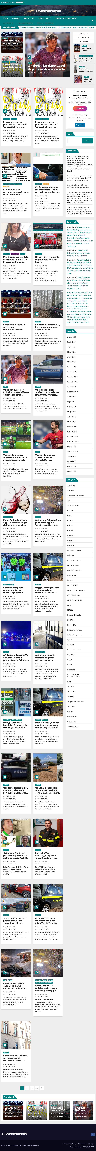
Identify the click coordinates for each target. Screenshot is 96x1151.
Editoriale (84, 41)
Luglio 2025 (71, 402)
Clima (5, 980)
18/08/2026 (8, 861)
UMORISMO (71, 721)
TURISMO (70, 706)
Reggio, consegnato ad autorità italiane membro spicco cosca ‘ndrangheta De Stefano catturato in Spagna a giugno (47, 593)
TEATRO (70, 687)
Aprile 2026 (71, 357)
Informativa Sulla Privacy (66, 18)
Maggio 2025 (71, 412)
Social (69, 660)
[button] (89, 20)
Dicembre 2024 (72, 436)
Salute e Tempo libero (74, 635)
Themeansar (35, 1145)
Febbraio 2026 (72, 367)
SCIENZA (70, 645)
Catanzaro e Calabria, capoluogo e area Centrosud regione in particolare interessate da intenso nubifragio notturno (14, 989)
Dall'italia (6, 719)
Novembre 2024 (72, 441)
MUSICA (45, 980)
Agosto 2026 (71, 337)
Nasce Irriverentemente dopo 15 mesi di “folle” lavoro (47, 259)
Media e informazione (9, 184)
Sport (86, 76)
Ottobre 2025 (71, 387)
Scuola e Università (74, 650)
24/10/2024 (8, 265)
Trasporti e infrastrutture (75, 702)
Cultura (69, 525)
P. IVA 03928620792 (25, 23)
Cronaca (82, 66)
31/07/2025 (8, 198)
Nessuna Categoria (74, 615)
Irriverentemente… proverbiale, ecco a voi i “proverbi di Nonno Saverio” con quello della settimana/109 (15, 127)
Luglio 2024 (71, 461)
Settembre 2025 (72, 392)
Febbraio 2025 (72, 426)
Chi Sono (16, 18)
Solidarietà (71, 670)
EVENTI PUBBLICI (8, 517)
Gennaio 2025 (72, 431)
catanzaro (6, 62)
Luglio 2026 (71, 342)
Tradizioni (13, 62)
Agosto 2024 (71, 456)
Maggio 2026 (71, 352)
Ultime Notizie (72, 716)
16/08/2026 (40, 130)
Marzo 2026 (71, 362)
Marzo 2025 (71, 421)
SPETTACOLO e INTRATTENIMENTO (44, 982)
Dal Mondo (71, 535)
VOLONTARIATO (73, 726)
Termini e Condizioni (45, 23)
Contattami (29, 18)
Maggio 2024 (71, 471)
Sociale (70, 665)
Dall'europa (71, 540)
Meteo (10, 980)
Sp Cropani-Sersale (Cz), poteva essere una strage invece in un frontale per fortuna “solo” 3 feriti (15, 923)
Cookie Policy (44, 18)
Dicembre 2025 (72, 377)
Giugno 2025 (71, 407)
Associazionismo (40, 652)
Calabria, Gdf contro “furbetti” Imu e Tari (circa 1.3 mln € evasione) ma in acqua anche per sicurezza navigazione (47, 923)
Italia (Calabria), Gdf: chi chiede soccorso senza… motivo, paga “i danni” (47, 725)
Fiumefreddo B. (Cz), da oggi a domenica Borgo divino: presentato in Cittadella (15, 524)
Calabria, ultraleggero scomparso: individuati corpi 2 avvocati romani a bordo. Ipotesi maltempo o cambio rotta (47, 793)
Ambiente (70, 490)
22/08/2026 (40, 333)
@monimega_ (81, 108)
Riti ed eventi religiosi (74, 630)
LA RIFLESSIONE (73, 595)
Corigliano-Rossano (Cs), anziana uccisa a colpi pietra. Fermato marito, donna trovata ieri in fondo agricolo (15, 793)
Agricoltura (71, 485)
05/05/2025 (40, 195)
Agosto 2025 (71, 397)
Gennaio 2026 (72, 372)
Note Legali (8, 23)
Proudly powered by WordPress (10, 1145)
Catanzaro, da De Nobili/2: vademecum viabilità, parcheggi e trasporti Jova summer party (46, 990)
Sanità (69, 640)
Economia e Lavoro (16, 719)
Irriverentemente (48, 11)
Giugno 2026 (71, 347)
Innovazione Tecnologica (75, 590)
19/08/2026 (40, 731)
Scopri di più (80, 125)
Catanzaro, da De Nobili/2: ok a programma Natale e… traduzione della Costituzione (79, 253)
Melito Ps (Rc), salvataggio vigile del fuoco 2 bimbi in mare (46, 855)
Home (5, 18)
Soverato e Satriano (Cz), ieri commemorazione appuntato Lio (47, 327)
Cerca (69, 134)
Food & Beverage (73, 565)
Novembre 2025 (72, 382)
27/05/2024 (40, 265)
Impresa (70, 580)
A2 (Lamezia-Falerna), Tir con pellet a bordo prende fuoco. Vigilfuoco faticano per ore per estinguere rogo (15, 660)
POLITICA (5, 38)
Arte (68, 500)
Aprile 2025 (71, 416)
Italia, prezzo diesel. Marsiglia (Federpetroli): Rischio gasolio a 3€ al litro (15, 726)
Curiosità (70, 530)
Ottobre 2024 (71, 446)
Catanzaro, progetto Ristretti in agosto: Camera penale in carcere (45, 659)
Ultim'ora (85, 34)
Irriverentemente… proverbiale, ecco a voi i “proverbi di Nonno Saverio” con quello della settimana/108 (47, 127)
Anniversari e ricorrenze (75, 495)
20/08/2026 (40, 528)
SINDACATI (71, 655)
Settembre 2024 (72, 451)
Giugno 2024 (71, 466)
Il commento (71, 575)
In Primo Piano (85, 37)
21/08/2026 (8, 463)
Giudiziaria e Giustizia (74, 570)
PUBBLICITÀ (71, 625)
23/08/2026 (7, 46)
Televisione (71, 692)
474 (37, 1088)
